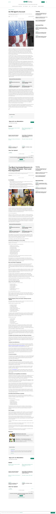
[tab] (10, 152)
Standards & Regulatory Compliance (17, 6)
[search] (10, 2)
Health (30, 6)
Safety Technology (34, 6)
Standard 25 (23, 349)
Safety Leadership (25, 6)
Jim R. (9, 16)
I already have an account (21, 160)
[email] (23, 177)
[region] (21, 154)
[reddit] (22, 177)
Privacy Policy (21, 512)
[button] (8, 2)
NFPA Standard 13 (14, 375)
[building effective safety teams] (12, 444)
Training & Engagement (41, 6)
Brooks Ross (10, 175)
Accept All (53, 512)
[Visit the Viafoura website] (32, 155)
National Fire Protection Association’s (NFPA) (14, 349)
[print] (33, 177)
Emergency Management (11, 9)
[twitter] (21, 177)
